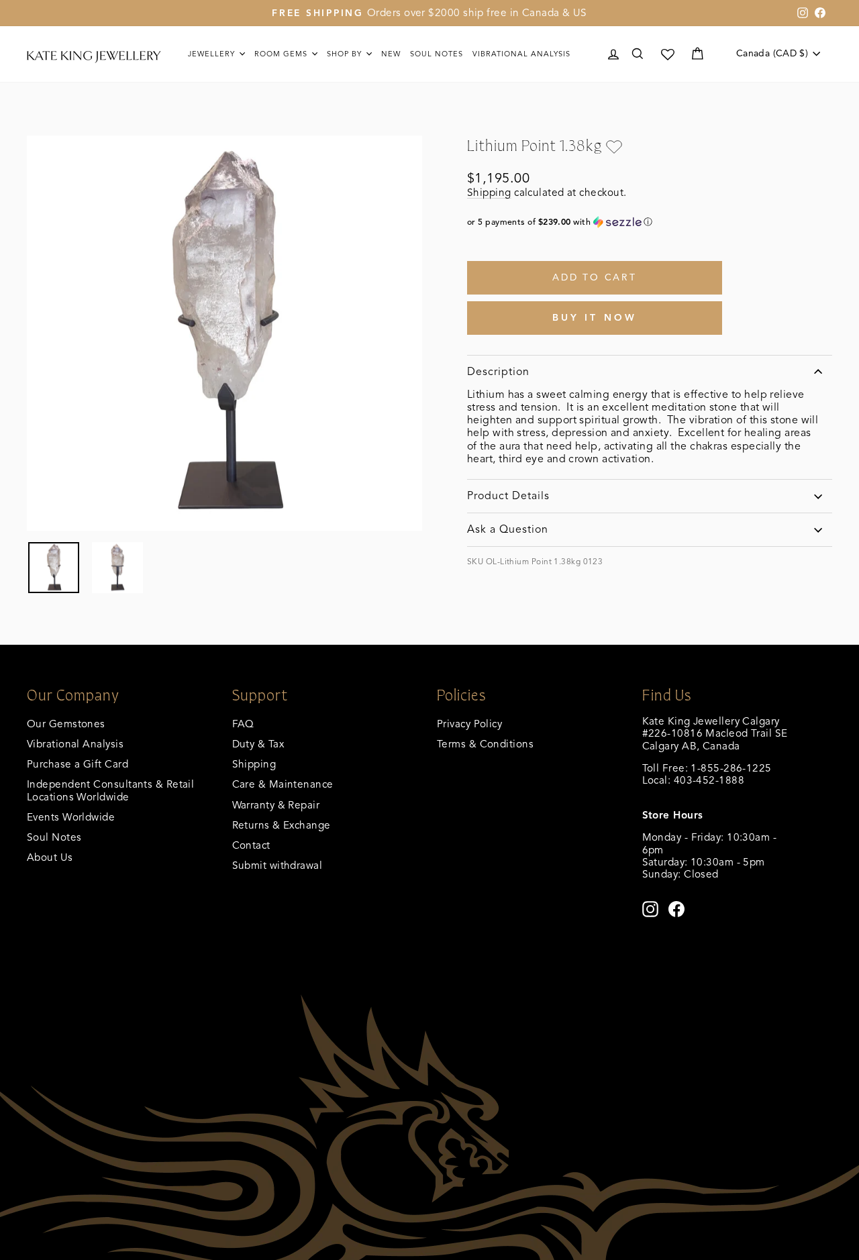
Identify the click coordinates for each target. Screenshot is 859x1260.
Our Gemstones (66, 723)
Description (498, 371)
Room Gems (282, 53)
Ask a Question (507, 529)
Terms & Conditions (485, 743)
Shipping (489, 192)
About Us (50, 857)
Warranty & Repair (276, 804)
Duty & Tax (258, 743)
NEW (391, 53)
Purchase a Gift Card (77, 763)
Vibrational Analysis (75, 743)
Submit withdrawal (277, 865)
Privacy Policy (469, 723)
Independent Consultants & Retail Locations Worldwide (110, 790)
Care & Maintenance (283, 784)
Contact (251, 845)
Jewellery (213, 53)
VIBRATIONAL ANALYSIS (521, 53)
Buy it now (595, 317)
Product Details (508, 496)
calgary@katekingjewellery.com (718, 792)
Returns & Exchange (281, 825)
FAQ (243, 723)
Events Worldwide (71, 816)
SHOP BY (345, 53)
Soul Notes (436, 53)
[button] (649, 222)
